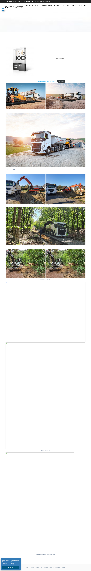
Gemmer (14, 7)
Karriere (27, 8)
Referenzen (74, 5)
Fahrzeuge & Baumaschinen (61, 5)
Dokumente (35, 5)
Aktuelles (28, 5)
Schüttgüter (83, 5)
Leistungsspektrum (46, 5)
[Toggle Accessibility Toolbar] (3, 9)
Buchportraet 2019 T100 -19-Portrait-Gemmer (47, 81)
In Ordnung (11, 567)
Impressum (35, 8)
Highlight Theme (61, 567)
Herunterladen (61, 81)
